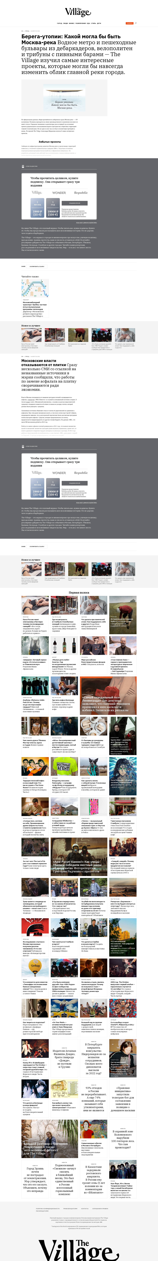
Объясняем (114, 616)
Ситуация (55, 778)
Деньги (25, 979)
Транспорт (26, 300)
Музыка (25, 778)
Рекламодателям (42, 1211)
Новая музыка (115, 737)
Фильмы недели (56, 738)
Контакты (84, 1208)
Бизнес (72, 23)
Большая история (87, 694)
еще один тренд (115, 939)
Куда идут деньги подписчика (86, 222)
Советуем (84, 738)
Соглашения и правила (100, 1208)
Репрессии (26, 939)
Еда (88, 23)
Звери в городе (85, 778)
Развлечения (81, 23)
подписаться (74, 203)
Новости (64, 1048)
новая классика (27, 697)
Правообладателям (70, 1208)
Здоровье (84, 617)
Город (59, 23)
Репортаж (25, 617)
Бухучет (54, 657)
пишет (28, 402)
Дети (99, 23)
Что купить (84, 657)
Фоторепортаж (57, 859)
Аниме (112, 778)
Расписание (55, 939)
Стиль (93, 23)
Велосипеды (85, 899)
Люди (65, 23)
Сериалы (25, 657)
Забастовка (55, 818)
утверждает (31, 400)
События (83, 1140)
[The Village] (79, 13)
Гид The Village (56, 617)
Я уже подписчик (31, 166)
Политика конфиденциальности (48, 1208)
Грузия (54, 899)
